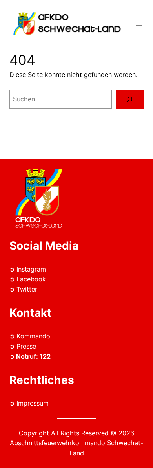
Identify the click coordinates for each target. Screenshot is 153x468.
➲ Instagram (27, 269)
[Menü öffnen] (139, 23)
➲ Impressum (29, 403)
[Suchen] (130, 99)
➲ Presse (22, 346)
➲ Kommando (29, 336)
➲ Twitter (23, 289)
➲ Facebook (27, 279)
